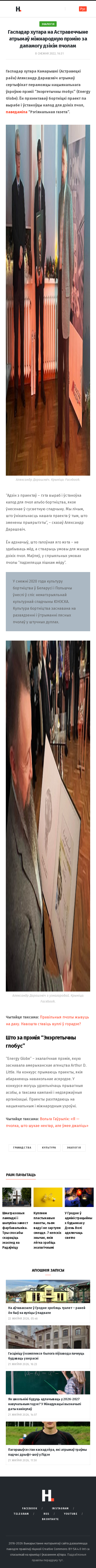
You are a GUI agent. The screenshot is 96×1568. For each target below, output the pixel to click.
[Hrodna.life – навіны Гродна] (18, 9)
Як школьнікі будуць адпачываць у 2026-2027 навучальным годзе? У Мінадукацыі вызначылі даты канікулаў (44, 1404)
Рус (83, 9)
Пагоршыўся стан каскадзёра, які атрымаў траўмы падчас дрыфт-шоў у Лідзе (47, 1452)
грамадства (22, 1147)
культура (49, 1147)
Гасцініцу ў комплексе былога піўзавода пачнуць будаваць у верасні (46, 1356)
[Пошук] (69, 9)
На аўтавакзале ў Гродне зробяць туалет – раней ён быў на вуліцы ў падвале (46, 1310)
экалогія (74, 1147)
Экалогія (48, 24)
